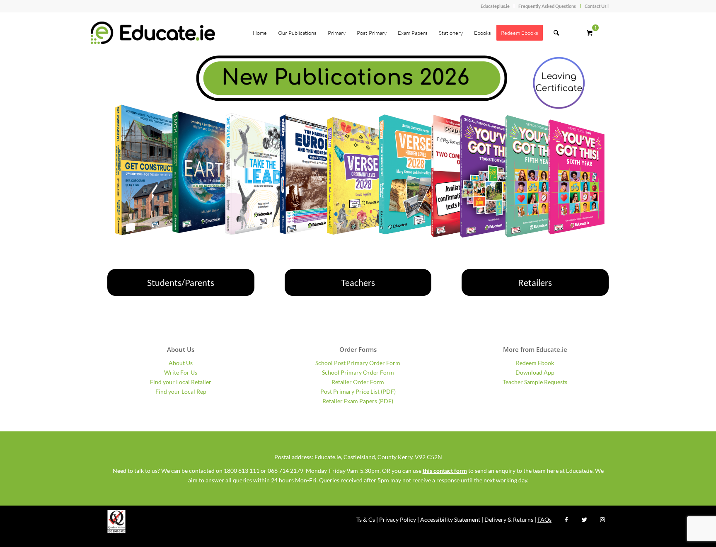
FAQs (544, 519)
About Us (181, 362)
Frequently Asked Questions (547, 6)
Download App (534, 372)
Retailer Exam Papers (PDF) (357, 400)
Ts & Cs (365, 519)
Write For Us (180, 372)
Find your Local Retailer (180, 381)
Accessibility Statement (450, 519)
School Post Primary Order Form (357, 362)
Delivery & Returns (508, 519)
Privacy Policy (397, 519)
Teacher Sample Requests (535, 381)
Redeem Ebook (535, 362)
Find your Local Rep (180, 391)
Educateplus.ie (495, 6)
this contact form (445, 470)
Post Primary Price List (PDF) (358, 391)
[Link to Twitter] (584, 519)
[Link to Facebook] (566, 519)
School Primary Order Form (358, 372)
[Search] (556, 32)
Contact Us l (597, 6)
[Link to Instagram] (602, 519)
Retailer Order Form (357, 381)
